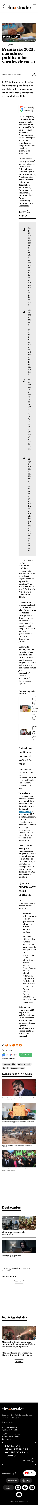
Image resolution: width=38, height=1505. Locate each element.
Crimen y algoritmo (11, 1255)
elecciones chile (9, 1064)
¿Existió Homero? (9, 1276)
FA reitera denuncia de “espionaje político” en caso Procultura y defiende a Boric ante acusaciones (19, 1098)
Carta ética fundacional (10, 1424)
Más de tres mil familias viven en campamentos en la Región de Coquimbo (17, 1146)
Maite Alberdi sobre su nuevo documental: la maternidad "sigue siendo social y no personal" (18, 1344)
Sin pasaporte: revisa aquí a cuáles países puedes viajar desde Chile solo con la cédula (29, 266)
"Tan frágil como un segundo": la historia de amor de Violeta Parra (17, 1354)
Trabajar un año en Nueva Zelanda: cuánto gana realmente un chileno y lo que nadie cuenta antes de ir (29, 503)
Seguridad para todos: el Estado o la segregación (17, 1269)
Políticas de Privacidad (10, 1430)
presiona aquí (25, 812)
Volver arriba (6, 1473)
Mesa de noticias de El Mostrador (13, 74)
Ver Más (18, 1282)
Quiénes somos (7, 1422)
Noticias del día (14, 1317)
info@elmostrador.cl (20, 1418)
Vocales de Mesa (17, 1068)
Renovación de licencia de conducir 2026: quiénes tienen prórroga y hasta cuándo (29, 415)
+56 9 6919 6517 (7, 1418)
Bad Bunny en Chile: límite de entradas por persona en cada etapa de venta (35, 708)
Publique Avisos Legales (11, 1436)
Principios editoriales (9, 1427)
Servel (5, 1068)
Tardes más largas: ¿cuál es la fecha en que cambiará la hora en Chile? (29, 342)
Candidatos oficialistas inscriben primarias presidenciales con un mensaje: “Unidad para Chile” (17, 1169)
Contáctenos (6, 1439)
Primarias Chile (24, 1064)
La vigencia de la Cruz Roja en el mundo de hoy (34, 731)
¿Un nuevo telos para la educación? (13, 1233)
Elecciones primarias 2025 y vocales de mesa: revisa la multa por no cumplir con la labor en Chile (18, 1122)
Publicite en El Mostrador (11, 1434)
